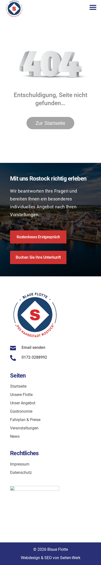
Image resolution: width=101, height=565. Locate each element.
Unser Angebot (22, 403)
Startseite (18, 386)
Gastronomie (21, 411)
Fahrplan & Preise (25, 419)
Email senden (33, 347)
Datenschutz (21, 472)
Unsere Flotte (21, 394)
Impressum (19, 464)
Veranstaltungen (24, 428)
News (15, 436)
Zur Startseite (50, 123)
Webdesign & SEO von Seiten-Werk (50, 557)
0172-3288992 (34, 357)
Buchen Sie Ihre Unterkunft (38, 257)
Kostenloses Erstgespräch (38, 237)
